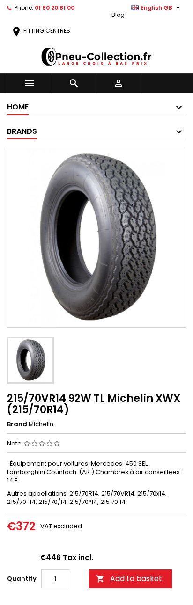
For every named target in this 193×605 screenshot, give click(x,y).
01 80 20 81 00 (54, 8)
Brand (17, 424)
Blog (118, 15)
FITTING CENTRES (40, 31)
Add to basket (129, 578)
